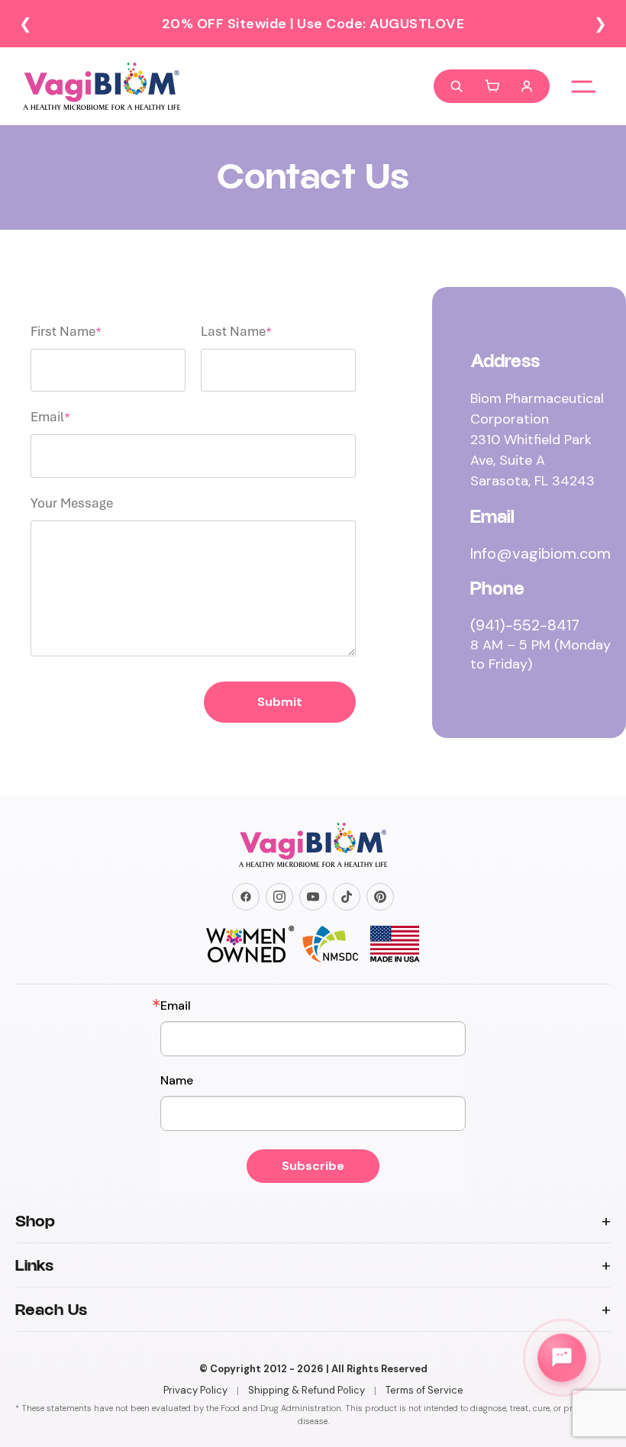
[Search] (456, 86)
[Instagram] (279, 896)
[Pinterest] (380, 896)
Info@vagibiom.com (540, 553)
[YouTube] (313, 896)
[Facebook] (246, 896)
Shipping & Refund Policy (306, 1390)
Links (34, 1265)
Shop (35, 1221)
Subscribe (313, 1166)
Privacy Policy (195, 1390)
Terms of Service (424, 1390)
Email (175, 1006)
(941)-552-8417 (524, 625)
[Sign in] (526, 86)
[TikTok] (346, 896)
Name (176, 1081)
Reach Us (51, 1309)
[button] (491, 86)
